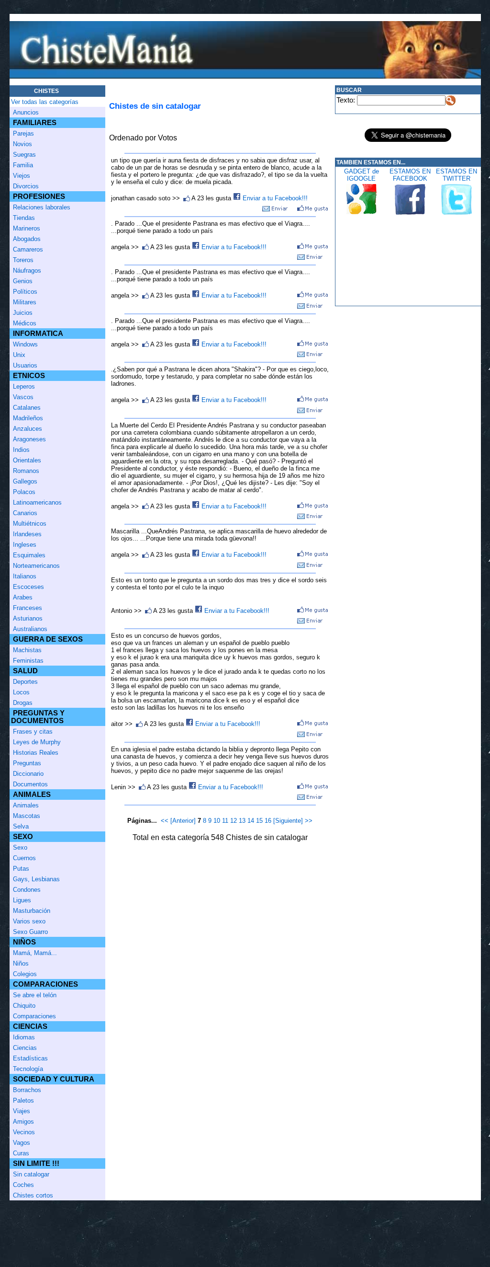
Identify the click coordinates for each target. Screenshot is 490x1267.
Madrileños (28, 418)
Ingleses (24, 544)
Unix (19, 354)
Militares (24, 302)
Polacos (24, 491)
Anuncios (26, 112)
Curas (21, 1153)
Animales (26, 805)
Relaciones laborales (41, 207)
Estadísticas (30, 1058)
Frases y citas (33, 731)
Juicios (23, 312)
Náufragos (27, 270)
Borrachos (27, 1090)
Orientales (27, 460)
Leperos (24, 386)
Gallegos (25, 481)
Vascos (23, 397)
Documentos (30, 784)
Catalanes (27, 407)
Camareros (28, 249)
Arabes (23, 597)
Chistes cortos (33, 1195)
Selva (21, 826)
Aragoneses (29, 439)
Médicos (24, 323)
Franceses (27, 607)
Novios (22, 144)
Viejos (21, 175)
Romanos (26, 470)
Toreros (23, 260)
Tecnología (28, 1068)
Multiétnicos (29, 523)
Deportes (25, 681)
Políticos (25, 291)
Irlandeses (27, 534)
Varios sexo (29, 921)
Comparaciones (34, 1016)
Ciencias (25, 1047)
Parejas (23, 133)
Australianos (30, 629)
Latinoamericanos (37, 502)
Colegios (25, 974)
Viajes (21, 1111)
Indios (21, 449)
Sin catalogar (31, 1174)
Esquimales (29, 555)
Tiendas (24, 217)
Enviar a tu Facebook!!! (274, 198)
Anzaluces (27, 428)
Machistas (27, 650)
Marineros (26, 228)
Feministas (28, 660)
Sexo (20, 847)
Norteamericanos (36, 565)
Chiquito (24, 1005)
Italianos (24, 576)
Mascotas (26, 815)
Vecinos (24, 1132)
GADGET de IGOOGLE (361, 175)
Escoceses (28, 586)
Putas (21, 868)
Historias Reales (35, 752)
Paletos (23, 1100)
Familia (23, 165)
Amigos (23, 1121)
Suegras (24, 154)
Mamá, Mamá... (35, 952)
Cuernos (24, 858)
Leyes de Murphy (37, 742)
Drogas (23, 702)
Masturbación (31, 910)
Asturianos (28, 618)
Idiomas (24, 1037)
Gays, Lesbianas (36, 879)
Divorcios (26, 186)
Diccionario (28, 773)
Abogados (27, 238)
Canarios (25, 513)
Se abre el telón (34, 995)
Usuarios (25, 365)
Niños (21, 963)
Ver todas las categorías (44, 101)
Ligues (22, 900)
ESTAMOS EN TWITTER (456, 175)
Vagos (21, 1142)
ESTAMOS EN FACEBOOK (410, 175)
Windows (25, 344)
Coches (23, 1184)
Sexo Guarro (30, 931)
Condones (27, 889)
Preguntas (27, 763)
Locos (21, 692)
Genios (23, 281)
